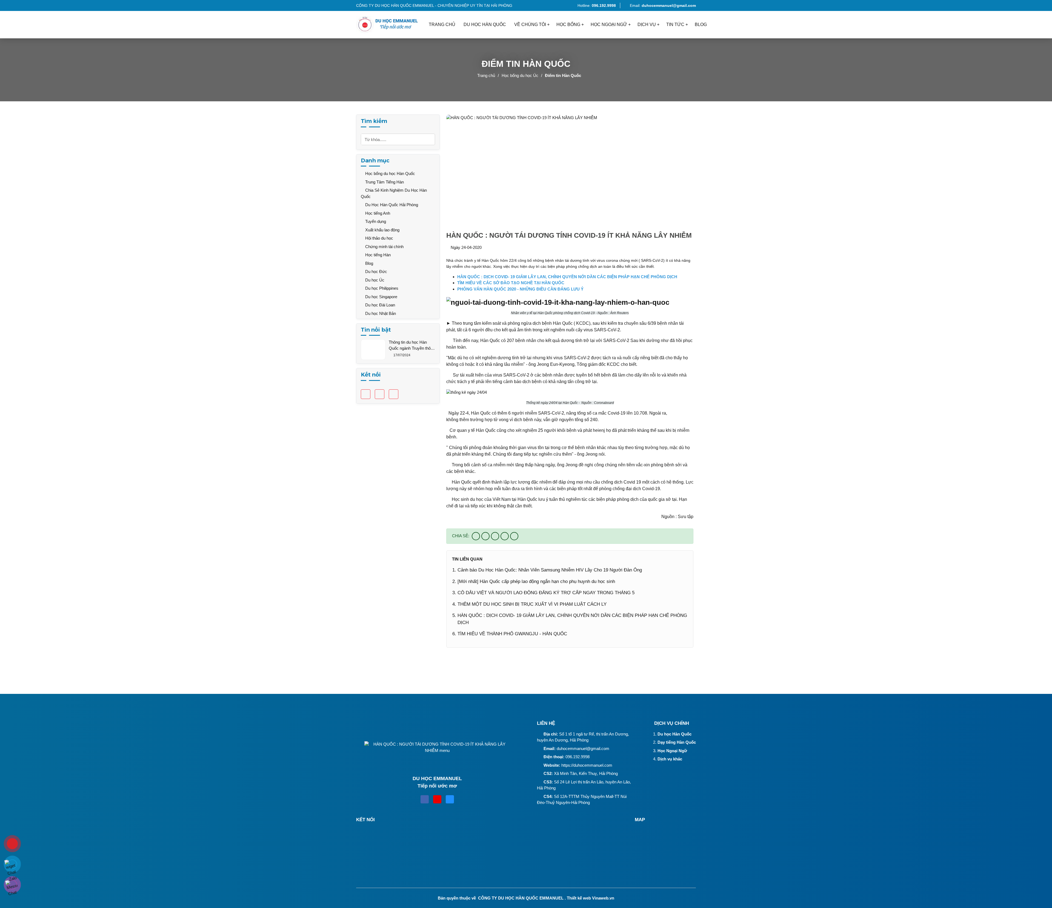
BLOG (701, 24)
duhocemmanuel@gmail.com (583, 748)
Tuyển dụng (375, 221)
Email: (663, 5)
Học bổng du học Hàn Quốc (389, 173)
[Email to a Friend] (495, 536)
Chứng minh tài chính (384, 246)
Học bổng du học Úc (520, 75)
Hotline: (596, 5)
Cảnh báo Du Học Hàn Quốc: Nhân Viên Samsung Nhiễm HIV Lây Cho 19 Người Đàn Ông (550, 570)
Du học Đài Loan (379, 305)
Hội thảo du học (378, 238)
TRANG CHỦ (442, 24)
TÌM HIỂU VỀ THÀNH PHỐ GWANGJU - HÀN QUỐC (512, 633)
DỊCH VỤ (647, 24)
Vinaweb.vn (603, 898)
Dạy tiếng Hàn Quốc (677, 742)
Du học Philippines (381, 288)
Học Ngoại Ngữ (672, 750)
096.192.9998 (577, 756)
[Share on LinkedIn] (514, 536)
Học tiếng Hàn (377, 254)
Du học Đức (375, 271)
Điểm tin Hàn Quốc (563, 75)
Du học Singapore (380, 296)
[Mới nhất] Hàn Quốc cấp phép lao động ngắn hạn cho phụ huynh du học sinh (536, 581)
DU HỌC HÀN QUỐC (485, 24)
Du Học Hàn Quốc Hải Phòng (391, 204)
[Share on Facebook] (476, 536)
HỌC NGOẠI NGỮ (609, 24)
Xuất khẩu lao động (381, 230)
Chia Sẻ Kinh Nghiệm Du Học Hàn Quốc (394, 193)
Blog (368, 263)
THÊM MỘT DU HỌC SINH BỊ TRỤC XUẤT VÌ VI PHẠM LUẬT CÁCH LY (532, 604)
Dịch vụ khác (670, 759)
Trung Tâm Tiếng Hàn (384, 182)
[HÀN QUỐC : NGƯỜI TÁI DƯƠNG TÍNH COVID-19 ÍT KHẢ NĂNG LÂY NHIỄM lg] (390, 24)
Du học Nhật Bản (380, 313)
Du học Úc (374, 280)
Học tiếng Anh (377, 213)
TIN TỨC (675, 24)
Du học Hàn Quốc (674, 734)
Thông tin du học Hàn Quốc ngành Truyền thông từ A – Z (412, 345)
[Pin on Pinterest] (505, 536)
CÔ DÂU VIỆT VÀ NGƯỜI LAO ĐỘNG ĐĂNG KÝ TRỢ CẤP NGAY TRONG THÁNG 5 (546, 592)
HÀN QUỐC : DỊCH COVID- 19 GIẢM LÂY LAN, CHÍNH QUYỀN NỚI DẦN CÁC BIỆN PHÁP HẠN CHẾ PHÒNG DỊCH (572, 619)
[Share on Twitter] (485, 536)
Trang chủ (486, 75)
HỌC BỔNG (568, 24)
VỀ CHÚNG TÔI (530, 24)
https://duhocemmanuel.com (586, 765)
